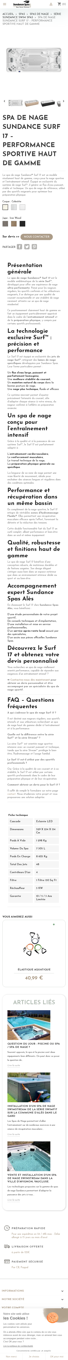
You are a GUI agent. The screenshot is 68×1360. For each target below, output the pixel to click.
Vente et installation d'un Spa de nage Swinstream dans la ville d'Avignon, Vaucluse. (31, 1178)
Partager (19, 246)
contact (11, 794)
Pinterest (34, 246)
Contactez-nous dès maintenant (30, 680)
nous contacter (36, 237)
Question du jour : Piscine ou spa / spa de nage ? (33, 1046)
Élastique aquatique (34, 969)
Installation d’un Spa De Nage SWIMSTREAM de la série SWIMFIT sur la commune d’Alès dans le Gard (32, 1111)
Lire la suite (13, 1065)
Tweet (27, 246)
